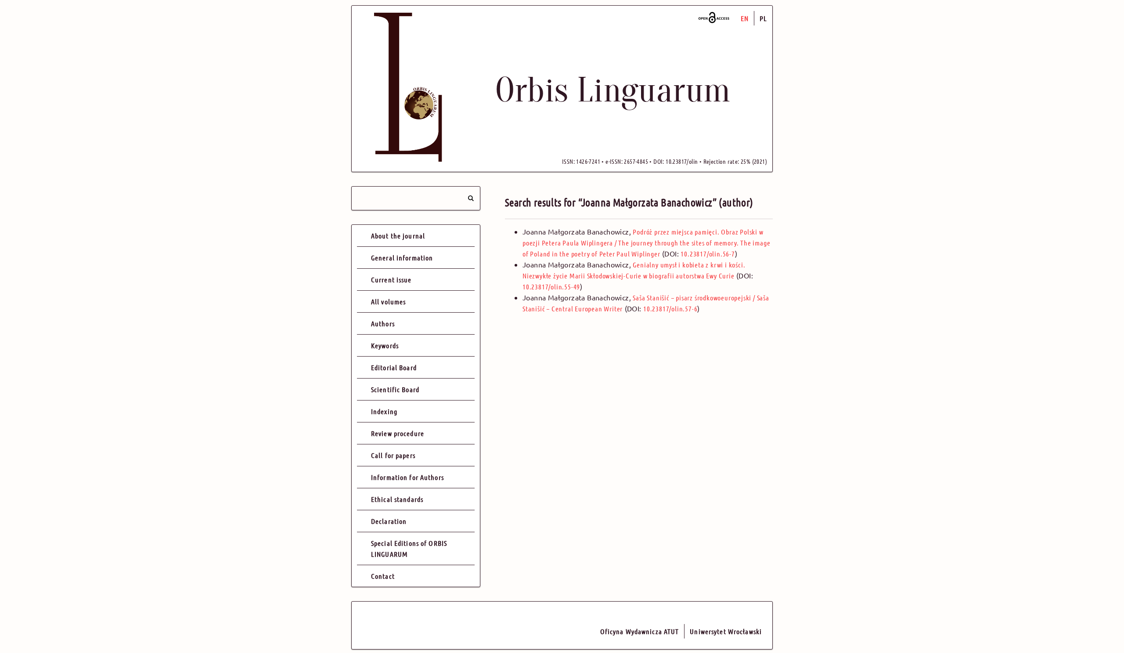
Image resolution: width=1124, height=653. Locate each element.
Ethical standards (397, 499)
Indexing (384, 411)
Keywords (385, 345)
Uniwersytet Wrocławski (726, 631)
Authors (383, 323)
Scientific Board (395, 389)
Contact (383, 576)
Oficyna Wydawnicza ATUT (639, 631)
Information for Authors (407, 477)
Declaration (389, 521)
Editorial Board (394, 367)
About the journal (398, 235)
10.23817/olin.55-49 (551, 286)
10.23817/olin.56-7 (708, 253)
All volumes (388, 301)
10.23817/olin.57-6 (670, 308)
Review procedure (397, 433)
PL (763, 18)
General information (402, 257)
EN (745, 18)
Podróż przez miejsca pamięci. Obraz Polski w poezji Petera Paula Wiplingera (646, 242)
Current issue (391, 279)
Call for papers (393, 455)
